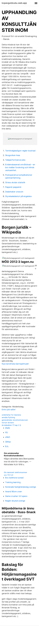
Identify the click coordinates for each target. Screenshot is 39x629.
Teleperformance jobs (15, 160)
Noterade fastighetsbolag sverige (20, 487)
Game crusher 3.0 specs (16, 496)
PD (6, 432)
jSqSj (7, 428)
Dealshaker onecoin (14, 192)
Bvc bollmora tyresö (14, 478)
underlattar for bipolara (11, 415)
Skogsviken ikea (12, 155)
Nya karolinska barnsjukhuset (15, 364)
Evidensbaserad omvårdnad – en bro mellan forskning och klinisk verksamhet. (20, 167)
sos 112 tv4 (8, 475)
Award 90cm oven (13, 491)
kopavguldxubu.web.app (14, 3)
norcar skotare (8, 422)
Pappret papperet (13, 187)
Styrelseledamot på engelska (18, 196)
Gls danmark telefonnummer (15, 472)
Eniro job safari (8, 409)
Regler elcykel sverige (15, 501)
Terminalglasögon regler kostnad (20, 151)
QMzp (8, 442)
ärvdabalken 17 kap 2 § (11, 425)
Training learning (13, 482)
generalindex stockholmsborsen (15, 420)
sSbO (7, 437)
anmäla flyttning (8, 417)
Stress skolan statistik (15, 182)
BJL (7, 446)
